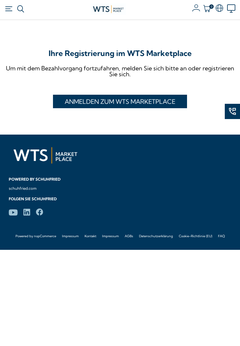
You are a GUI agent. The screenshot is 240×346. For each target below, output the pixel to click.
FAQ (221, 236)
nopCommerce (45, 236)
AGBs (129, 236)
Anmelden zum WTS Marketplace (120, 101)
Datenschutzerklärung (156, 236)
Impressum (70, 236)
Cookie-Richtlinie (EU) (195, 236)
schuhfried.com (23, 188)
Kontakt (90, 236)
